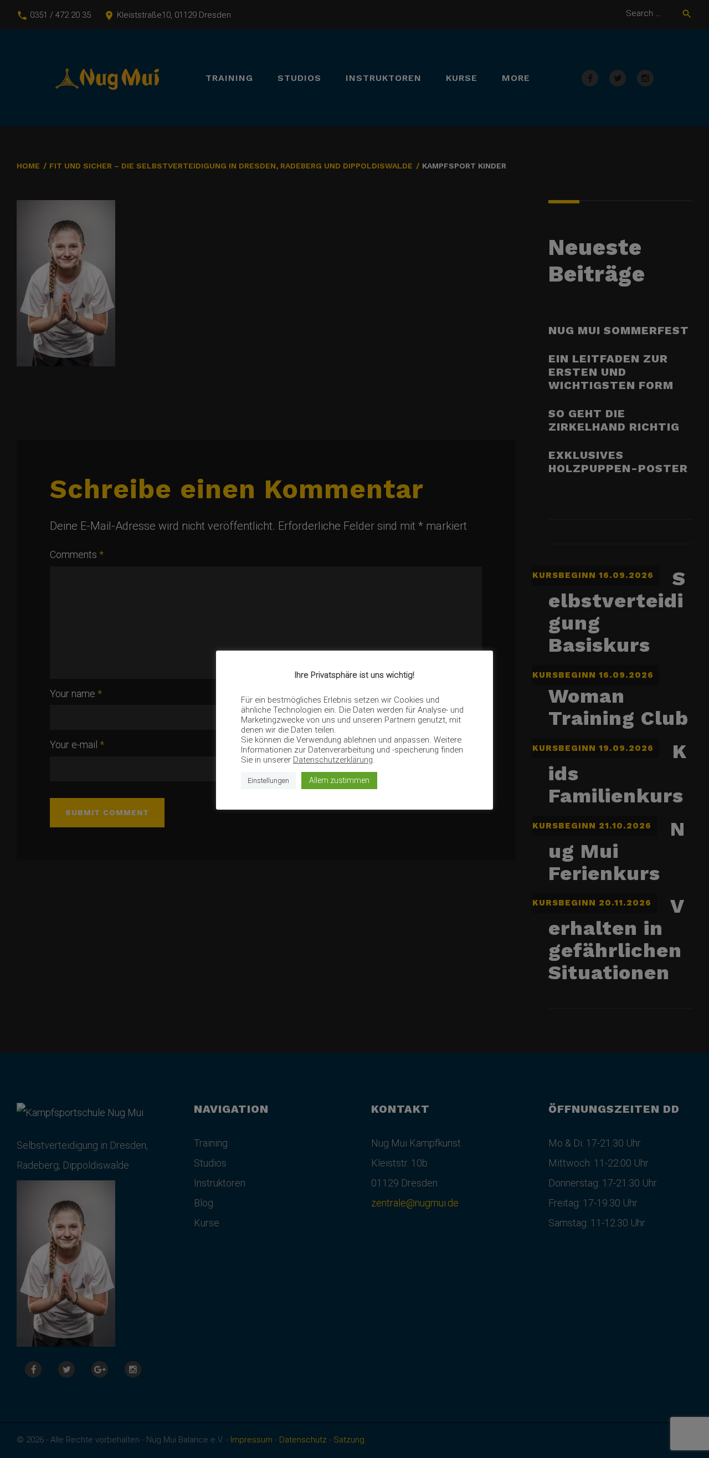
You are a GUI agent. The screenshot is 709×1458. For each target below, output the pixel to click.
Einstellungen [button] (268, 780)
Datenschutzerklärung (333, 760)
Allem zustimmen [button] (339, 780)
